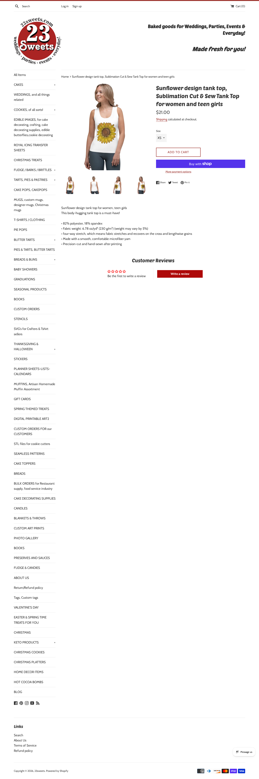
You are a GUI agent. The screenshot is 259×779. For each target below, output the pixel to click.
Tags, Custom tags (26, 597)
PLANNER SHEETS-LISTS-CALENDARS (32, 371)
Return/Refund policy (28, 588)
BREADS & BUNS (35, 259)
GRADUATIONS (24, 279)
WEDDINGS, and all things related (32, 97)
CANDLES (20, 508)
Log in (65, 6)
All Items (20, 75)
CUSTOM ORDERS (27, 309)
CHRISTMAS (22, 632)
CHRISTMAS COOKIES (29, 652)
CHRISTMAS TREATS (28, 160)
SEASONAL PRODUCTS (30, 289)
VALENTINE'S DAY (26, 607)
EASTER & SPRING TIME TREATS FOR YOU (30, 619)
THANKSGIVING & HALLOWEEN (35, 346)
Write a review (180, 274)
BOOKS (19, 299)
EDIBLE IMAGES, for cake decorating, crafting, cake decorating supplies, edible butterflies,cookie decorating (33, 127)
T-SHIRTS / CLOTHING (29, 220)
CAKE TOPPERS (24, 463)
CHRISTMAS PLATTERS (30, 662)
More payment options (178, 171)
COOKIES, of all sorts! (35, 110)
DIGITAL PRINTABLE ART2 (31, 419)
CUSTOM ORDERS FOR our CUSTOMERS (33, 431)
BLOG (18, 692)
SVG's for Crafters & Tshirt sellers (31, 331)
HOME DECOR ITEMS (28, 672)
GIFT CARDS (22, 399)
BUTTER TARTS (35, 240)
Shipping (161, 119)
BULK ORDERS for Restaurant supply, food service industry (34, 486)
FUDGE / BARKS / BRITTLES (35, 170)
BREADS (19, 473)
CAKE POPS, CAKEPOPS (30, 190)
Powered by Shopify (57, 770)
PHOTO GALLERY (26, 538)
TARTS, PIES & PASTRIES (35, 180)
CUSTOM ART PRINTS (29, 528)
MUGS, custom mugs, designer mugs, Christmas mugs (31, 205)
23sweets (40, 770)
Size (158, 130)
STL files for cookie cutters (32, 444)
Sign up (77, 6)
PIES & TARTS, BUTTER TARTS (34, 250)
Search (18, 735)
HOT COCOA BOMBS (28, 682)
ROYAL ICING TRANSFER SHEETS (31, 147)
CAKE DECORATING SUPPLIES (35, 498)
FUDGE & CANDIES (27, 568)
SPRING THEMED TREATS (31, 409)
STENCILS (21, 319)
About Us (20, 740)
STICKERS (20, 359)
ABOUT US (21, 578)
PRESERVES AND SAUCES (32, 558)
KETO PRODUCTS (35, 642)
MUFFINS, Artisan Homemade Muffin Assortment (34, 386)
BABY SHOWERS (25, 269)
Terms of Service (25, 745)
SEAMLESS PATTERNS (29, 454)
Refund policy (23, 751)
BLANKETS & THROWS (30, 518)
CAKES (35, 85)
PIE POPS (20, 230)
